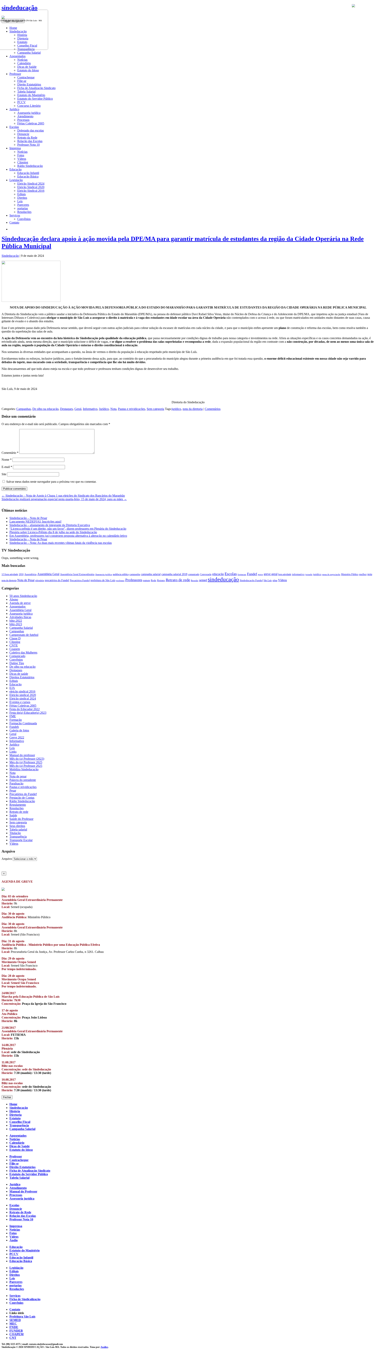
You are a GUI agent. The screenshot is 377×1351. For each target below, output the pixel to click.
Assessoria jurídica (28, 112)
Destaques (66, 409)
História (14, 1111)
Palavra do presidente (22, 780)
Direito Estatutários (29, 84)
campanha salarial (151, 574)
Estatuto (15, 1118)
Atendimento (25, 116)
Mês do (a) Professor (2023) (26, 758)
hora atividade (284, 574)
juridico (176, 409)
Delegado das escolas (30, 130)
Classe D (15, 638)
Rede (153, 580)
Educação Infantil (28, 173)
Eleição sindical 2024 (22, 698)
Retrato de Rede (20, 1212)
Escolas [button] (14, 127)
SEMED (15, 1320)
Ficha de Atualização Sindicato (36, 88)
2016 (21, 574)
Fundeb (14, 726)
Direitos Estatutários (21, 677)
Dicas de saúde (18, 673)
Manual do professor (22, 755)
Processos (23, 120)
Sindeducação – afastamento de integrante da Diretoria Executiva (49, 525)
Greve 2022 (16, 737)
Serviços (14, 1295)
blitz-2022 (15, 620)
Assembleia (30, 574)
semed (203, 580)
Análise (104, 1347)
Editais (21, 194)
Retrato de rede (178, 580)
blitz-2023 (15, 624)
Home (13, 1104)
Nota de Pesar (26, 580)
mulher (363, 574)
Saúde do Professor (21, 819)
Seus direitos (17, 826)
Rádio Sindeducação (30, 166)
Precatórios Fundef (80, 580)
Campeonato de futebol (23, 634)
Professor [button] (15, 74)
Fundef (252, 574)
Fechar (7, 1097)
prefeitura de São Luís (103, 580)
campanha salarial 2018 (174, 574)
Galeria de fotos (19, 730)
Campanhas (23, 409)
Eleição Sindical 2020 (30, 187)
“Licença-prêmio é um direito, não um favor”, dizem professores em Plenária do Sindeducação (67, 528)
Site (4, 474)
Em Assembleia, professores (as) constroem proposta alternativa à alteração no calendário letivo (68, 535)
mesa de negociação (331, 574)
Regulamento (17, 804)
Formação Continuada (23, 723)
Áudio (13, 1240)
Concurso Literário (29, 105)
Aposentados (17, 606)
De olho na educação (45, 409)
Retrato (161, 580)
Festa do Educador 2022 (24, 709)
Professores (133, 580)
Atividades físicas (20, 617)
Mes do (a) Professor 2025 (25, 762)
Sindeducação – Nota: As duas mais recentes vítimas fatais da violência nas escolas (60, 542)
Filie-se (21, 81)
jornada (308, 574)
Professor (15, 1156)
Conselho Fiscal (19, 1122)
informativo (298, 574)
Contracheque (26, 77)
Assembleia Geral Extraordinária (77, 574)
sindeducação (20, 7)
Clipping (22, 162)
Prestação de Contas (21, 797)
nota (369, 574)
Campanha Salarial (29, 52)
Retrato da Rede (27, 137)
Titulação (15, 833)
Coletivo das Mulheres (23, 652)
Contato (14, 222)
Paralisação (16, 783)
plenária (39, 580)
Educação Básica (27, 176)
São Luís (268, 580)
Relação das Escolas (29, 141)
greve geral (270, 574)
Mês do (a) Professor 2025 (25, 765)
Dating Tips (16, 663)
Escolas (231, 574)
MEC (13, 1323)
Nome (7, 459)
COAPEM (16, 1334)
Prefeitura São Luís (22, 1316)
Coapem (14, 649)
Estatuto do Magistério (31, 95)
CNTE (13, 645)
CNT (12, 1337)
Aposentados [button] (17, 56)
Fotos (20, 155)
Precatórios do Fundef (23, 794)
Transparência (18, 836)
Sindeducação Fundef (251, 580)
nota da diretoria (193, 409)
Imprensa (15, 1226)
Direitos (22, 197)
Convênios (24, 219)
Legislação (16, 1267)
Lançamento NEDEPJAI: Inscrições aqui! (35, 521)
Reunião (194, 580)
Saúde (13, 815)
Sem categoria (155, 409)
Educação (15, 684)
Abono (13, 599)
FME (12, 716)
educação (218, 574)
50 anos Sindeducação (23, 596)
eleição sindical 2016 (22, 691)
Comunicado (17, 656)
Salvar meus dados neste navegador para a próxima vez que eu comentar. (51, 481)
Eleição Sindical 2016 (30, 190)
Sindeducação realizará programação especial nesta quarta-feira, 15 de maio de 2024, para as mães (64, 499)
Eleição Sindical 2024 (30, 183)
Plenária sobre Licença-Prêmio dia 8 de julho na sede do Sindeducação (53, 532)
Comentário (10, 452)
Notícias (22, 59)
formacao (242, 574)
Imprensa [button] (15, 148)
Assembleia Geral (48, 574)
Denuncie (23, 134)
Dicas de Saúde (27, 66)
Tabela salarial (18, 829)
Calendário (24, 63)
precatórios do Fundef (57, 580)
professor (120, 580)
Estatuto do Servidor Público (35, 98)
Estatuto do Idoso (28, 70)
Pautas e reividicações (131, 409)
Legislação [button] (16, 180)
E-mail (7, 467)
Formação (15, 719)
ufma (275, 580)
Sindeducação (10, 255)
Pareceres (23, 204)
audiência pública (121, 574)
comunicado (193, 574)
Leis (20, 201)
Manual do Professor (23, 1191)
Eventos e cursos (19, 702)
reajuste (146, 580)
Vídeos (21, 158)
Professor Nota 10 (28, 144)
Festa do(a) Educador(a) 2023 (27, 712)
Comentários (213, 409)
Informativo (90, 409)
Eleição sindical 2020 (22, 695)
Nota (113, 409)
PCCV (21, 102)
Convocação (205, 574)
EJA (12, 688)
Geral (77, 409)
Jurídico (104, 409)
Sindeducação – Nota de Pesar (28, 518)
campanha (134, 574)
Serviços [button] (14, 215)
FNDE (13, 1327)
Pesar (12, 790)
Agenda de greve (20, 603)
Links (12, 751)
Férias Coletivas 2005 (30, 123)
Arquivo (7, 858)
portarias (22, 208)
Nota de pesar (18, 776)
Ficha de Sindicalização (24, 1299)
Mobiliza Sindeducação (23, 769)
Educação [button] (15, 169)
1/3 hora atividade (10, 574)
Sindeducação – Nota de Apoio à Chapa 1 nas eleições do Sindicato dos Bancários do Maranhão (63, 495)
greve (260, 574)
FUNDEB (16, 1330)
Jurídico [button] (14, 109)
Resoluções (24, 212)
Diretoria (15, 1114)
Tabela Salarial (26, 91)
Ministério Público (349, 574)
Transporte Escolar (21, 840)
